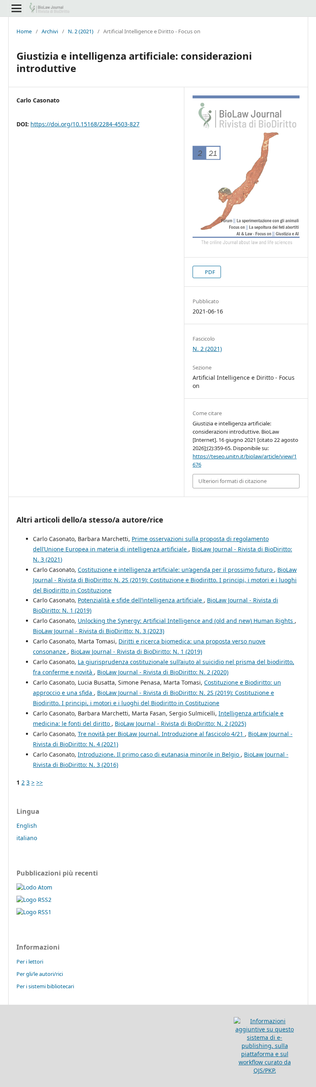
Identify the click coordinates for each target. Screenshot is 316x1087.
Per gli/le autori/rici (39, 974)
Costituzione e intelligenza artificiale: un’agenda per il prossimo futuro (176, 570)
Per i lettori (29, 961)
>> (39, 782)
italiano (26, 838)
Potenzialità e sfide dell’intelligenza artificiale (141, 600)
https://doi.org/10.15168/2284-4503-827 (84, 124)
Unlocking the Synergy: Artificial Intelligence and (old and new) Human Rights (186, 621)
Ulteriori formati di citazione (232, 481)
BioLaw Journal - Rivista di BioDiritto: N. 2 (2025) (180, 723)
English (26, 825)
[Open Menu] (16, 8)
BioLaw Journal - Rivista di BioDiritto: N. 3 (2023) (98, 631)
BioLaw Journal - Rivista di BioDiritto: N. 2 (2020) (162, 672)
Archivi (50, 31)
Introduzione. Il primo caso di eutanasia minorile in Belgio (159, 754)
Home (24, 31)
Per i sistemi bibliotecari (45, 986)
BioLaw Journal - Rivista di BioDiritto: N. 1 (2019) (136, 651)
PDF (209, 272)
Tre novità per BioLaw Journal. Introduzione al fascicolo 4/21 (161, 734)
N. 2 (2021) (80, 31)
